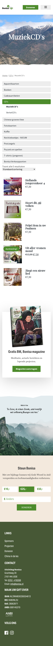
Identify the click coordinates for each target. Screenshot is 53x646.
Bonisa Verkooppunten (15, 161)
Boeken (7, 89)
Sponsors (9, 541)
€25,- (23, 489)
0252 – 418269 (14, 580)
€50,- (40, 489)
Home (4, 75)
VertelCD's (11, 112)
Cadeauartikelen (12, 95)
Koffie (7, 131)
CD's (11, 75)
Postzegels (9, 143)
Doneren (30, 7)
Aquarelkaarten (11, 83)
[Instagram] (12, 632)
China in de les (11, 556)
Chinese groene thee (14, 119)
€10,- (7, 489)
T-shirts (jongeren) (13, 155)
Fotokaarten (10, 125)
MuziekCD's (12, 106)
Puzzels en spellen (13, 149)
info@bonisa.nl (16, 584)
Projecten (9, 546)
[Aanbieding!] (13, 262)
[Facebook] (6, 632)
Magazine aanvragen (26, 368)
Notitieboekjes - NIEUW (15, 137)
